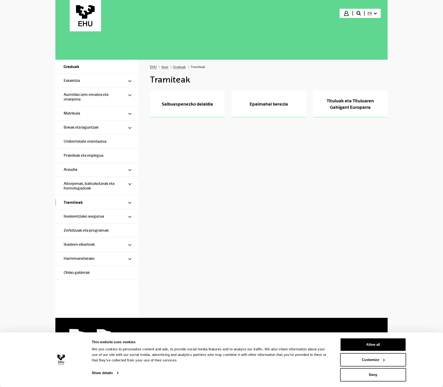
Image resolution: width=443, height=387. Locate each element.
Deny (373, 375)
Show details (102, 373)
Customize (370, 360)
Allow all (373, 344)
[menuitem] (372, 13)
